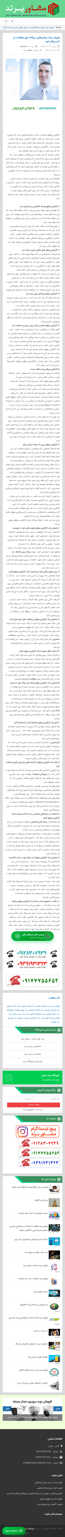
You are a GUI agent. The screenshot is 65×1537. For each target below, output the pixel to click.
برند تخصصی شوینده (31, 1018)
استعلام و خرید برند (32, 1046)
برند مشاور (17, 1014)
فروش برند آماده (19, 1006)
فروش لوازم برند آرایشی (36, 1006)
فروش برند (55, 1006)
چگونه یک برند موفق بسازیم (51, 1499)
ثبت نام (39, 1109)
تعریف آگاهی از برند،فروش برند (49, 1504)
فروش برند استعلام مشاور (40, 1014)
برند (36, 929)
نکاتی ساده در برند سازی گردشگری (48, 1482)
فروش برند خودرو (15, 1018)
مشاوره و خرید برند (32, 1054)
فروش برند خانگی (42, 1010)
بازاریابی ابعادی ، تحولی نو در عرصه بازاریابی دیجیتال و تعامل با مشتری (34, 1493)
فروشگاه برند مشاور (26, 1529)
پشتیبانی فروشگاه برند (32, 1061)
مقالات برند (27, 50)
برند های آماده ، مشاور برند (32, 1039)
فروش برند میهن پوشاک (24, 1010)
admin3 (23, 46)
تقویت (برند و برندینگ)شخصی (49, 1488)
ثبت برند (25, 1014)
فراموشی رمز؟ (28, 1109)
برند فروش (55, 1022)
